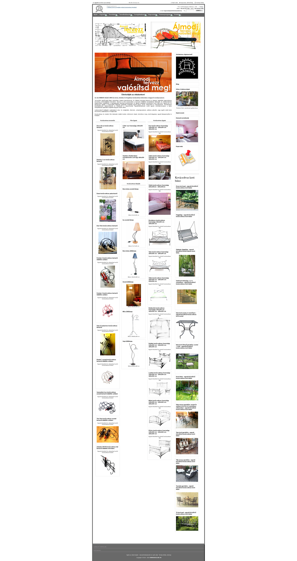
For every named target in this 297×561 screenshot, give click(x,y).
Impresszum (180, 113)
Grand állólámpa (128, 282)
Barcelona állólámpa (129, 251)
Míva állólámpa (127, 311)
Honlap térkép (200, 2)
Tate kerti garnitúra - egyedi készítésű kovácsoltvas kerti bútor (185, 434)
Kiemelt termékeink (182, 118)
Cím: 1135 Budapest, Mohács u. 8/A (187, 6)
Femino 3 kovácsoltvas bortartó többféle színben (107, 294)
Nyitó (95, 14)
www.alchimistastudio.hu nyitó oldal (148, 555)
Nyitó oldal (175, 2)
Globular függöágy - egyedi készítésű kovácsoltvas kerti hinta (185, 251)
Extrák (176, 14)
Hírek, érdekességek (183, 89)
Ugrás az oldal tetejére (132, 555)
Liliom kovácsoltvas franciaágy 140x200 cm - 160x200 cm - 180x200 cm (159, 157)
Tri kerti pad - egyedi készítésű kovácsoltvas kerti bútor (186, 513)
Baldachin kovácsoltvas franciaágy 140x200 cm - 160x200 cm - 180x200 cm (157, 309)
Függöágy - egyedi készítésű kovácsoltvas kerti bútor (185, 215)
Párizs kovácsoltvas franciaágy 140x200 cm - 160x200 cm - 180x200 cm (159, 432)
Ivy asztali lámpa (128, 220)
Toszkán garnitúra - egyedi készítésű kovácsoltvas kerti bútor (185, 487)
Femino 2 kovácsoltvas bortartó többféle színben (107, 258)
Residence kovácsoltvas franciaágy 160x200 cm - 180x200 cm (157, 222)
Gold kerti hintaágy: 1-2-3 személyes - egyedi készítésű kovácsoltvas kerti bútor (185, 282)
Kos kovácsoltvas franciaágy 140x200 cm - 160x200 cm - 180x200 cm (158, 127)
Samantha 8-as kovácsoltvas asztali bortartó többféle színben (107, 393)
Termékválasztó (124, 14)
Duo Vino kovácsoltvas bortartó (107, 226)
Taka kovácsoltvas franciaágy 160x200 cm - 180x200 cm (158, 252)
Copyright (139, 557)
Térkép (201, 6)
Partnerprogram (165, 14)
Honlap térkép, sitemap (165, 555)
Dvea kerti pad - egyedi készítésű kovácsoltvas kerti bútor (187, 187)
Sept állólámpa (127, 341)
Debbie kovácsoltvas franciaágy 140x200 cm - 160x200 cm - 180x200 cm (159, 345)
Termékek (112, 14)
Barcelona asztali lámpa (131, 189)
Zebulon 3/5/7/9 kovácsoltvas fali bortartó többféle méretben (107, 447)
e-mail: (171, 10)
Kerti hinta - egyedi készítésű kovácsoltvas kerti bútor (185, 377)
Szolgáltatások (139, 14)
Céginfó (102, 14)
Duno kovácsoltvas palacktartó (107, 193)
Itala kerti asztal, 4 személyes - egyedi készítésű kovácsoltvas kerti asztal (186, 314)
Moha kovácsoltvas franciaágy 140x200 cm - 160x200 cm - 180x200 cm (159, 402)
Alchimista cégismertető (184, 54)
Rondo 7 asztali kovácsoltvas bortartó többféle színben (106, 360)
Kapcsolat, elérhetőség (187, 2)
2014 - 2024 (146, 557)
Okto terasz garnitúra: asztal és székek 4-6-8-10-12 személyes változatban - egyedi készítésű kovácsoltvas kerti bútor (186, 407)
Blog (177, 84)
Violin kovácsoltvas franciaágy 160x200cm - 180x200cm (159, 186)
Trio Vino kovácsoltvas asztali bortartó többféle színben (106, 419)
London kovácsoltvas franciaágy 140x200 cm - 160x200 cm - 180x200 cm (159, 374)
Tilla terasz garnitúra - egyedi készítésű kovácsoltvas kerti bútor (185, 461)
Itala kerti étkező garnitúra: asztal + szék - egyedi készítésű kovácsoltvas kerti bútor (187, 346)
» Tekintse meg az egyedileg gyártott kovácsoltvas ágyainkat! (122, 7)
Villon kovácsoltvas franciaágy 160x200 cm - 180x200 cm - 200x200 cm (159, 279)
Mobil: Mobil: (190, 8)
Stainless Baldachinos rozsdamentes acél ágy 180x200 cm (133, 157)
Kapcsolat (151, 14)
